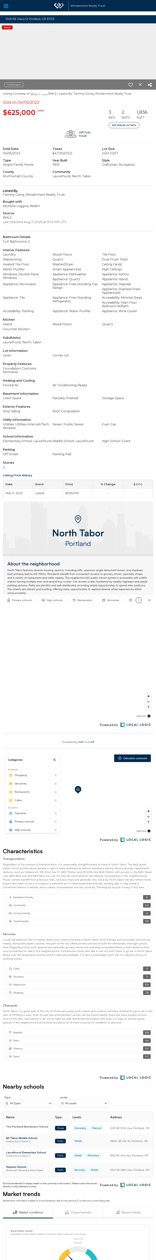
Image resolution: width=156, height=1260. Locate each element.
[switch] (130, 84)
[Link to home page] (59, 7)
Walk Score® (86, 741)
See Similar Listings (124, 125)
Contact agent (14, 84)
